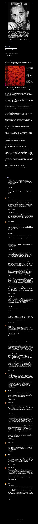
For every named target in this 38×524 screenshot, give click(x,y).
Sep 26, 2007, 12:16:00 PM (11, 209)
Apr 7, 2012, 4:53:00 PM (11, 451)
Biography (20, 39)
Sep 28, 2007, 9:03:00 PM (11, 387)
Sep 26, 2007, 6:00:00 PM (11, 218)
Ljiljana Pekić (10, 197)
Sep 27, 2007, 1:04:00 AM (11, 293)
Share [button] (5, 173)
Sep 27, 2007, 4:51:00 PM (11, 322)
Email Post (8, 173)
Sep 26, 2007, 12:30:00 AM (11, 184)
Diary (25, 39)
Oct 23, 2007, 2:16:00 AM (11, 399)
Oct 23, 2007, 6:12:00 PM (11, 410)
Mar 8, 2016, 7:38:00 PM (11, 464)
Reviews (9, 39)
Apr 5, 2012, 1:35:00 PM (11, 439)
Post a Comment (7, 503)
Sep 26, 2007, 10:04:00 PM (11, 230)
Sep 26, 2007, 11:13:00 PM (11, 246)
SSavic (9, 454)
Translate (13, 49)
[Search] (32, 3)
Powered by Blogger (20, 519)
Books (13, 39)
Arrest (16, 39)
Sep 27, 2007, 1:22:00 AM (11, 303)
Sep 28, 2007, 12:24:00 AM (11, 370)
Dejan (9, 390)
